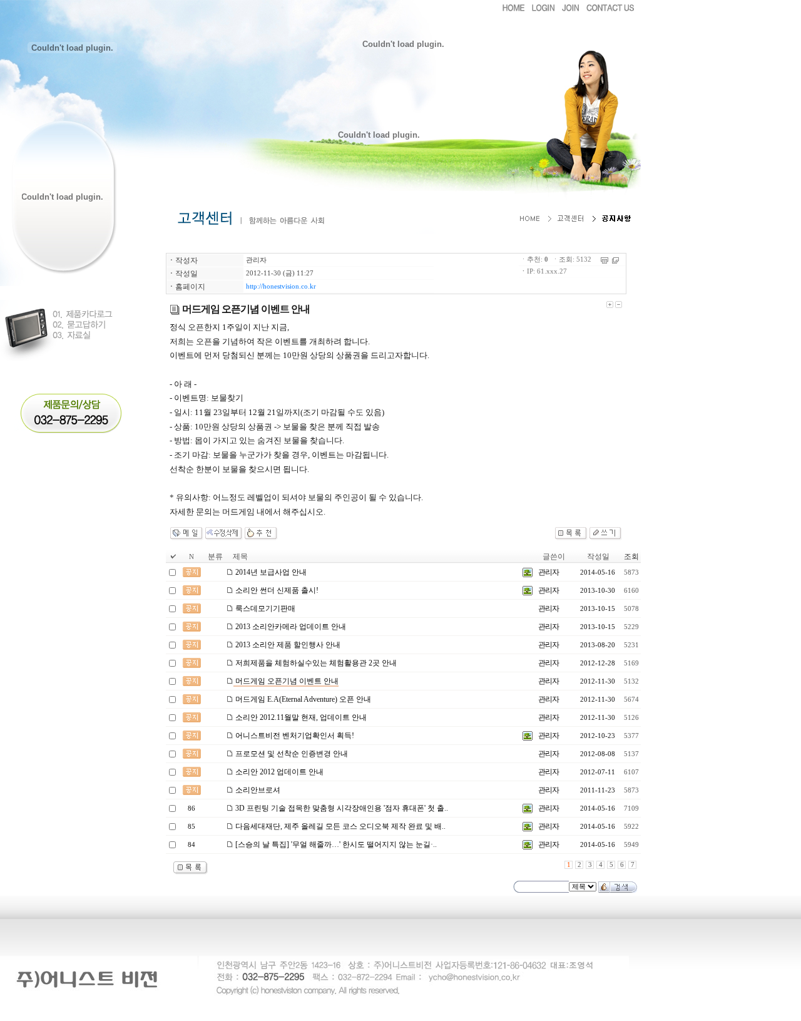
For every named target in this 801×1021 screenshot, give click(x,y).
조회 (631, 556)
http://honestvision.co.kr (281, 286)
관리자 (256, 260)
